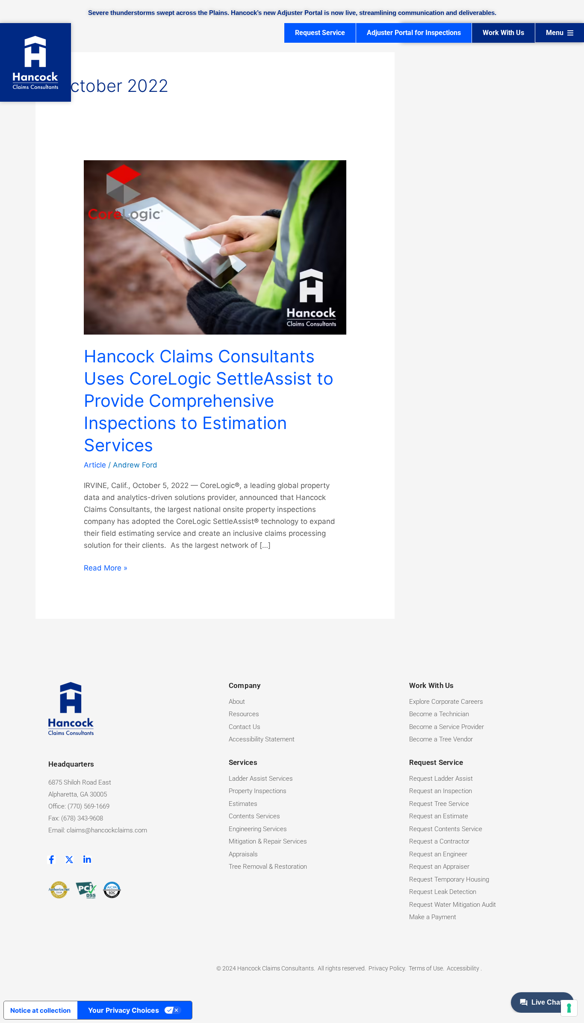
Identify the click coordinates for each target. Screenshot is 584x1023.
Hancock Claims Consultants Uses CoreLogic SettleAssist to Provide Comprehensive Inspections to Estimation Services (208, 401)
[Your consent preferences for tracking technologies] (569, 1008)
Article (95, 465)
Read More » (105, 567)
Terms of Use (426, 968)
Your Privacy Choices (123, 1010)
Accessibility (464, 968)
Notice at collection (40, 1010)
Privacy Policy (387, 968)
